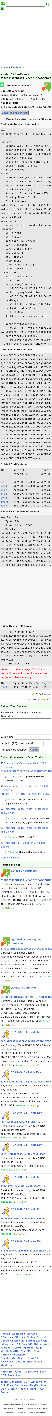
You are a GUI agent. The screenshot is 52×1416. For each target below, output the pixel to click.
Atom (11, 1375)
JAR (46, 1382)
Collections (31, 1371)
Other (37, 1351)
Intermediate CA (11, 1344)
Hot (11, 1371)
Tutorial (27, 1361)
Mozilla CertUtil (10, 1351)
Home (4, 67)
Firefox (30, 1337)
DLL (3, 1385)
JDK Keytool (41, 1344)
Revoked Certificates (13, 1358)
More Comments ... (11, 857)
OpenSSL (26, 1351)
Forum (5, 1392)
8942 (6, 497)
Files (10, 1385)
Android (6, 1334)
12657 (6, 505)
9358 (6, 486)
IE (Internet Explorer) (34, 1340)
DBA (26, 1382)
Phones (23, 1389)
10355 (6, 501)
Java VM (27, 1344)
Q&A (3, 1389)
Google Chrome (10, 1340)
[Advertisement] (26, 37)
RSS (3, 1375)
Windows (6, 1365)
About (19, 1371)
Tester (4, 1382)
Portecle (6, 1354)
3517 (6, 489)
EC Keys (19, 1337)
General (41, 1337)
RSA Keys (7, 1361)
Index (42, 1371)
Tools (17, 1361)
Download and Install (15, 113)
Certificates (22, 1385)
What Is (38, 1361)
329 (6, 482)
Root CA (33, 1358)
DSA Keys (7, 1337)
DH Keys (31, 1334)
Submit (34, 750)
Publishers (17, 67)
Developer (16, 1382)
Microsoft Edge (33, 1347)
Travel (33, 1389)
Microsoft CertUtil (11, 1347)
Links (43, 1385)
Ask (17, 1375)
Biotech (12, 1389)
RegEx (34, 1385)
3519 (6, 687)
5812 (6, 493)
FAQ (41, 1389)
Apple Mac (18, 1334)
